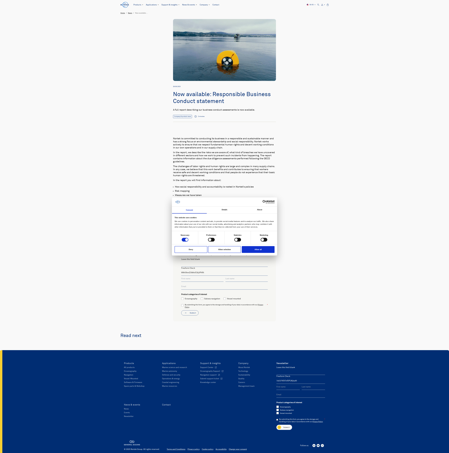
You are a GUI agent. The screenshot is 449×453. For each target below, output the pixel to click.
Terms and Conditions (176, 449)
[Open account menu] (323, 5)
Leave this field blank (190, 259)
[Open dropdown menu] (142, 5)
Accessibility (221, 449)
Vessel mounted (234, 299)
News (130, 13)
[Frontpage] (124, 5)
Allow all (258, 249)
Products (137, 5)
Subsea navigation (212, 299)
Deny (191, 249)
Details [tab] (224, 210)
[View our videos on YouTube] (318, 445)
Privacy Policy (317, 422)
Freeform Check (188, 268)
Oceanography (191, 299)
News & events (188, 5)
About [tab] (259, 210)
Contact (215, 5)
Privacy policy (194, 449)
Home (122, 13)
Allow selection (224, 249)
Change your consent (238, 449)
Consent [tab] (189, 210)
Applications (151, 5)
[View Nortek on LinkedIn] (314, 445)
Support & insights (169, 5)
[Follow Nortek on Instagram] (322, 445)
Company (204, 5)
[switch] (211, 240)
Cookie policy (207, 449)
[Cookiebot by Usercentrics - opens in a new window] (264, 202)
